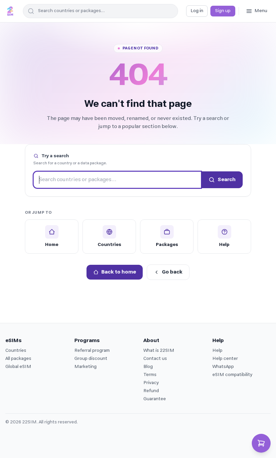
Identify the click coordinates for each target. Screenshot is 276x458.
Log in (197, 10)
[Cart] (261, 443)
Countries (15, 350)
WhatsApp (223, 366)
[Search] (30, 11)
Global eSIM (18, 366)
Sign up (223, 10)
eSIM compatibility (232, 374)
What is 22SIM (158, 350)
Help (217, 350)
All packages (18, 358)
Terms (150, 374)
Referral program (92, 350)
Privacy (151, 382)
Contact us (155, 358)
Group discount (90, 358)
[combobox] (100, 11)
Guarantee (154, 399)
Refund (151, 390)
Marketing (85, 366)
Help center (225, 358)
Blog (148, 366)
